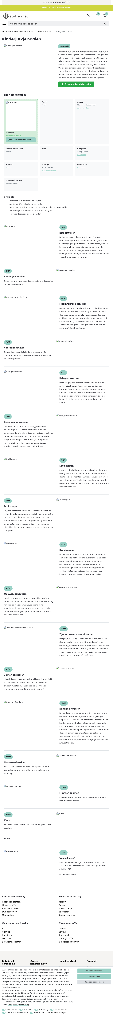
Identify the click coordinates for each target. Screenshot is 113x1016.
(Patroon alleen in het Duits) (78, 84)
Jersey (62, 902)
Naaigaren (81, 155)
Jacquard (64, 935)
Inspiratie (6, 32)
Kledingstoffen (66, 938)
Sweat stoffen (9, 912)
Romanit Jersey (67, 915)
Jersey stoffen (83, 108)
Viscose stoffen (10, 908)
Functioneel (12, 1010)
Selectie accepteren (94, 982)
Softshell (6, 938)
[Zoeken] (105, 23)
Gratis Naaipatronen (23, 32)
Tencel (62, 928)
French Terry (65, 908)
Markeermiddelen (49, 170)
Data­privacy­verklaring (18, 1005)
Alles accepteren (94, 971)
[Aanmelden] (88, 15)
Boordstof (64, 912)
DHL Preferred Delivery (17, 1013)
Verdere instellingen (56, 1013)
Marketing (43, 1010)
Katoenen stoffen (11, 902)
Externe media (61, 1010)
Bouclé (62, 932)
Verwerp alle (94, 976)
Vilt (4, 928)
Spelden (9, 168)
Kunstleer (7, 935)
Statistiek (28, 1010)
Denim (62, 905)
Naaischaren (82, 168)
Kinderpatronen (43, 32)
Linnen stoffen (9, 905)
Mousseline (8, 915)
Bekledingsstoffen (11, 942)
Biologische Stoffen (69, 942)
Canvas (6, 932)
